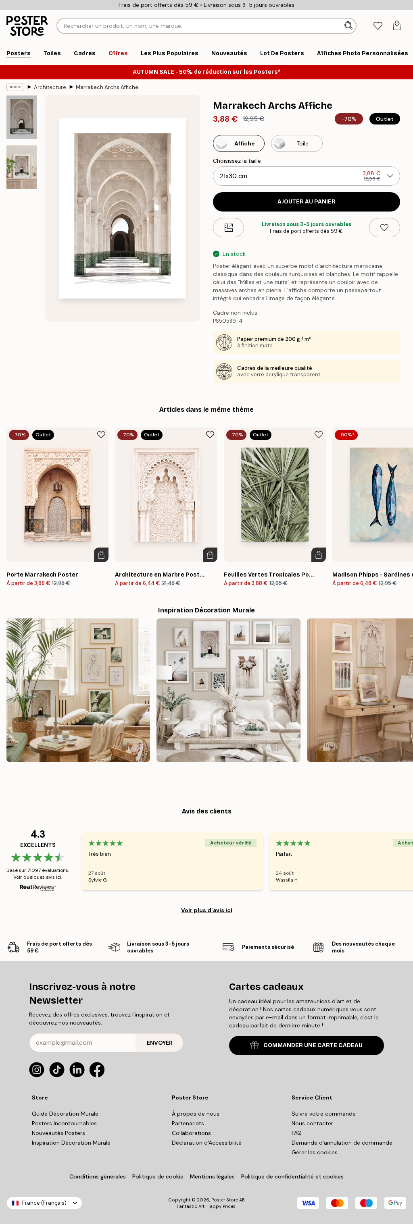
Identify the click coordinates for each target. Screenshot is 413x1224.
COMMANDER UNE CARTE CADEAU (313, 1045)
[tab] (377, 26)
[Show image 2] (21, 167)
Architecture (50, 87)
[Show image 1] (21, 117)
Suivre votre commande (324, 1113)
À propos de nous (195, 1113)
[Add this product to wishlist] (384, 227)
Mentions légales (212, 1176)
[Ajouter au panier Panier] (101, 555)
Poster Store (224, 1200)
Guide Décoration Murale (65, 1113)
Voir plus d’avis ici (206, 910)
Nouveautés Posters (58, 1133)
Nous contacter (312, 1123)
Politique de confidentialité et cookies (292, 1176)
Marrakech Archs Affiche (107, 87)
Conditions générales (97, 1176)
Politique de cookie (158, 1176)
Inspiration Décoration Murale (71, 1142)
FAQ (297, 1133)
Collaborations (191, 1133)
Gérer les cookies (315, 1152)
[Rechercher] (349, 26)
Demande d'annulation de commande (342, 1142)
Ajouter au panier (306, 201)
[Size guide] (228, 227)
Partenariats (188, 1123)
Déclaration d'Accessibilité (207, 1142)
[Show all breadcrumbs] (15, 87)
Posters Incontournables (64, 1123)
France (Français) (44, 1202)
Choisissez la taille (237, 160)
